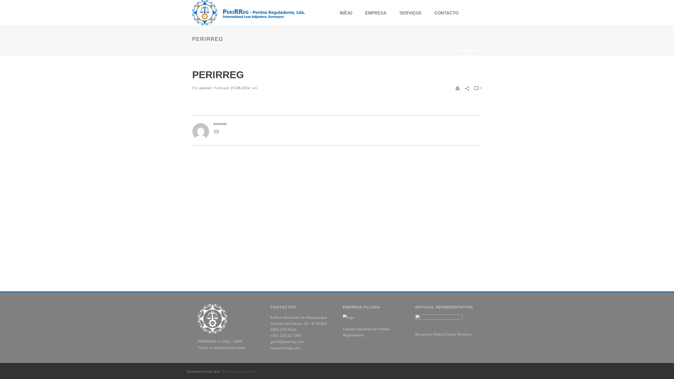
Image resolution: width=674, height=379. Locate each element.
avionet (205, 88)
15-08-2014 (240, 88)
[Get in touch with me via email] (216, 132)
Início (346, 13)
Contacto (446, 13)
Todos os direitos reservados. (222, 348)
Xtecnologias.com (239, 371)
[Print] (457, 88)
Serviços (410, 13)
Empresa (375, 13)
